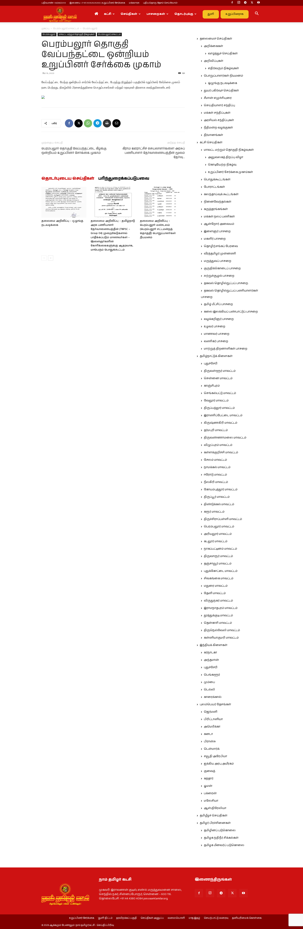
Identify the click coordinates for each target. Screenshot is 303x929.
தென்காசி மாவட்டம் (218, 623)
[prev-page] (44, 258)
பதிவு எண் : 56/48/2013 (53, 3)
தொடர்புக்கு (183, 14)
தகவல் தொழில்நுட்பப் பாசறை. (226, 283)
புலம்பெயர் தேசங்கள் (215, 704)
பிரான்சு (210, 741)
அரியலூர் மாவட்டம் (218, 534)
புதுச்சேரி (210, 363)
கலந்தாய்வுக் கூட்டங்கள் (221, 194)
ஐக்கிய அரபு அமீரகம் (219, 763)
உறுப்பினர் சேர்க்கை (81, 918)
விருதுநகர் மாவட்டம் (218, 600)
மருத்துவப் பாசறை (217, 261)
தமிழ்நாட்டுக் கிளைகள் (216, 356)
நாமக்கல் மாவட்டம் (217, 467)
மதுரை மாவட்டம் (216, 586)
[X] (252, 3)
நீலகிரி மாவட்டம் (216, 482)
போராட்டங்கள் (214, 187)
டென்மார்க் (212, 749)
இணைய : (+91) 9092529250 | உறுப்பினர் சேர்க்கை (97, 3)
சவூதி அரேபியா (215, 756)
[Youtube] (258, 3)
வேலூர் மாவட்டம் (216, 400)
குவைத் (209, 771)
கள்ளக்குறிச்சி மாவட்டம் (221, 452)
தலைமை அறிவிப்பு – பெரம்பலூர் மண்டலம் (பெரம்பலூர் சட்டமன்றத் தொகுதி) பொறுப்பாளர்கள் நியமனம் (158, 229)
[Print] (107, 123)
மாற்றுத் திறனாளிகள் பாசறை (225, 348)
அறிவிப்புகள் (213, 61)
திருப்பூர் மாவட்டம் (217, 497)
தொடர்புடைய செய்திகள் (67, 178)
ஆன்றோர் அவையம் (219, 224)
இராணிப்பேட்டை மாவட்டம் (223, 415)
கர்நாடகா (210, 652)
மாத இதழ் (194, 918)
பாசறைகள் (156, 14)
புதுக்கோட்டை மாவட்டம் (220, 571)
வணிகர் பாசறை (216, 341)
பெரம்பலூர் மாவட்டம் (66, 28)
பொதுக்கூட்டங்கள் (217, 179)
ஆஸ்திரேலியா (215, 808)
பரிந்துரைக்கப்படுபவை (123, 178)
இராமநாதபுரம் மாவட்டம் (220, 608)
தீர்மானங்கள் (213, 135)
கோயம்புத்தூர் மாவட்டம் (220, 489)
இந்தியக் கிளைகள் (213, 645)
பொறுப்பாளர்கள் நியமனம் (223, 75)
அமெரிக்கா (212, 726)
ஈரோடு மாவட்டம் (215, 474)
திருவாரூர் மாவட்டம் (218, 556)
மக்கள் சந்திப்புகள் (217, 113)
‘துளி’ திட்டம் (105, 918)
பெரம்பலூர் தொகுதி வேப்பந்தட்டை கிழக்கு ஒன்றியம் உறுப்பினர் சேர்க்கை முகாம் (74, 150)
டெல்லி (209, 689)
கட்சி (107, 14)
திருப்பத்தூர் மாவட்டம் (219, 408)
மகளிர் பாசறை (215, 239)
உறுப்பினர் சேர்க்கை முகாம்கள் (230, 172)
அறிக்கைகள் (213, 46)
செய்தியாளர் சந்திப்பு (219, 105)
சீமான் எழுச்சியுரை (218, 98)
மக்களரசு (134, 3)
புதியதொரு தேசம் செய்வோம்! (160, 3)
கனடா (208, 734)
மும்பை (209, 682)
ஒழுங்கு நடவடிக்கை (222, 83)
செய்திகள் (129, 14)
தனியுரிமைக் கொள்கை (247, 918)
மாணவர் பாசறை (216, 334)
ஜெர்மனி (210, 712)
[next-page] (50, 258)
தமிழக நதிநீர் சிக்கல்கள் (221, 838)
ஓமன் (208, 786)
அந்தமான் (211, 660)
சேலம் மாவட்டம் (215, 460)
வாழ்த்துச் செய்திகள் (223, 53)
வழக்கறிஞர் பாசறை (219, 319)
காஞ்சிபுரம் (212, 385)
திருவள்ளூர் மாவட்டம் (220, 371)
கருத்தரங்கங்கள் (216, 209)
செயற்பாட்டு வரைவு (216, 918)
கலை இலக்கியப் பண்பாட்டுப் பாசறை (231, 311)
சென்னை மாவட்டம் (218, 378)
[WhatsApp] (88, 123)
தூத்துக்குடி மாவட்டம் (218, 615)
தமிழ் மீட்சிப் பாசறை (218, 304)
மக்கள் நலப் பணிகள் (219, 216)
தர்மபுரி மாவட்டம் (216, 430)
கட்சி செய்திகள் (211, 142)
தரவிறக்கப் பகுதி (126, 918)
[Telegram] (245, 3)
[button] (257, 14)
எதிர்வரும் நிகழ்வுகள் (223, 68)
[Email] (116, 123)
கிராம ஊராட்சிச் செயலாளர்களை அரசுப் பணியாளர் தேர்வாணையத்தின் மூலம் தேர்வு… (153, 152)
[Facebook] (232, 3)
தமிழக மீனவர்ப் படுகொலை (224, 845)
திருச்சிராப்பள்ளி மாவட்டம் (223, 519)
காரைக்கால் (212, 697)
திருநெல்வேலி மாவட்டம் (222, 630)
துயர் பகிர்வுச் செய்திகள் (221, 90)
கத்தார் (208, 778)
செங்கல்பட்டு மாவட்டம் (220, 393)
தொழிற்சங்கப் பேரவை (221, 246)
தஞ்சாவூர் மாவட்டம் (217, 563)
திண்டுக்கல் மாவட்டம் (219, 504)
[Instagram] (239, 3)
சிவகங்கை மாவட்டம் (218, 578)
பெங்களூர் (212, 675)
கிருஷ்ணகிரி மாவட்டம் (220, 423)
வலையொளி (176, 918)
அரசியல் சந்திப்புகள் (219, 120)
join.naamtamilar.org (155, 898)
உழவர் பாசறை (214, 326)
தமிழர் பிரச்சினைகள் (215, 823)
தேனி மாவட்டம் (215, 593)
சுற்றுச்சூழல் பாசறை (219, 276)
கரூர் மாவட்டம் (214, 511)
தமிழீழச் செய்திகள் (213, 815)
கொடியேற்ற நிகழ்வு (222, 164)
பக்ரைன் (210, 793)
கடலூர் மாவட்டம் (215, 541)
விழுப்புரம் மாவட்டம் (218, 445)
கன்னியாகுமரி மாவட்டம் (221, 637)
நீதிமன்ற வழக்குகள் (218, 127)
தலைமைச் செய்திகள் (216, 38)
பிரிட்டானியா (213, 719)
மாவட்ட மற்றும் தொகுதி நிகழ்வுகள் (77, 34)
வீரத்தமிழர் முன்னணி (220, 253)
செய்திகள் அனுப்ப (152, 918)
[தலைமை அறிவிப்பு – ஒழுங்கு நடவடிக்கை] (63, 202)
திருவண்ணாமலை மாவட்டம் (225, 437)
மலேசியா (211, 800)
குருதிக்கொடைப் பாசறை (222, 268)
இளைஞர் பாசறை (217, 231)
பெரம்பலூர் (49, 34)
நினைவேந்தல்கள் (217, 201)
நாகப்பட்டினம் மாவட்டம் (220, 549)
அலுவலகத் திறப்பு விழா (225, 157)
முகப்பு (45, 28)
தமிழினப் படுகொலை (220, 830)
